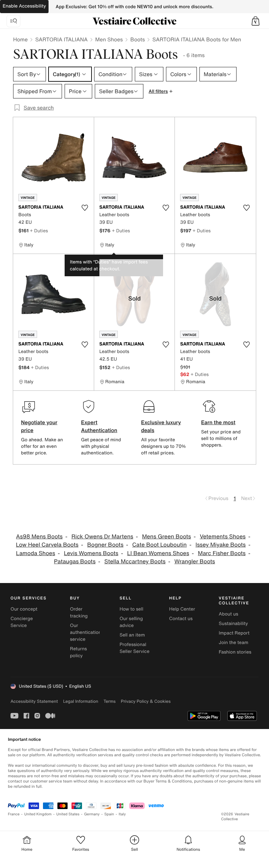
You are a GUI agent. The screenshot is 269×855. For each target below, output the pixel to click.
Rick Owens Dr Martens (102, 536)
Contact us (181, 618)
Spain (109, 814)
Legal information (80, 701)
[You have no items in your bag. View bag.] (255, 21)
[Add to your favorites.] (85, 208)
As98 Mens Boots (39, 536)
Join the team (233, 642)
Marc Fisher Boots (221, 553)
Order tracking (79, 612)
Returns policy (78, 652)
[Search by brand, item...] (13, 21)
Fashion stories (235, 652)
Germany (92, 814)
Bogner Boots (105, 545)
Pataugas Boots (75, 561)
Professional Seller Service (134, 648)
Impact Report (234, 633)
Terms (109, 701)
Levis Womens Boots (91, 553)
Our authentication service (85, 632)
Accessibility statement (34, 701)
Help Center (182, 609)
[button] (255, 21)
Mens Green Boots (166, 536)
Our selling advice (131, 622)
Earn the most (218, 422)
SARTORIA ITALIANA (61, 39)
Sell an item (132, 635)
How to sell (131, 609)
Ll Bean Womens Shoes (158, 553)
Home (20, 39)
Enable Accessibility (24, 6)
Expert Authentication (99, 426)
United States (68, 814)
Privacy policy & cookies (146, 701)
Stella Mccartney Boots (135, 561)
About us (228, 614)
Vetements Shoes (223, 536)
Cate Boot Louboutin (159, 545)
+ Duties (39, 230)
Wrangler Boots (194, 561)
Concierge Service (21, 622)
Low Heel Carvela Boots (47, 545)
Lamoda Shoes (35, 553)
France (14, 814)
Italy (122, 814)
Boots (137, 39)
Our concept (23, 609)
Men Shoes (109, 39)
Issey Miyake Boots (221, 545)
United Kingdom (38, 814)
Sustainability (233, 623)
